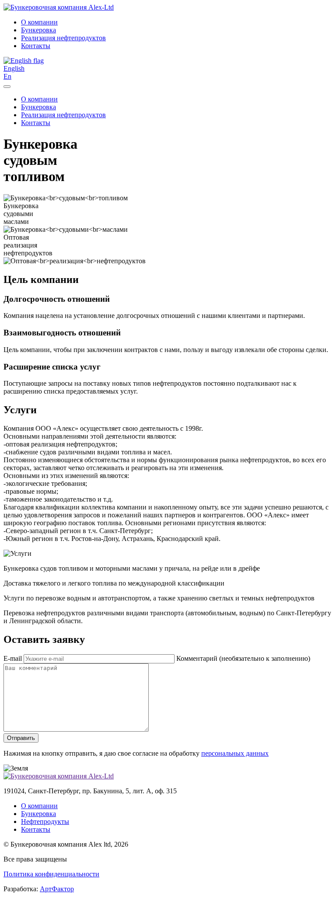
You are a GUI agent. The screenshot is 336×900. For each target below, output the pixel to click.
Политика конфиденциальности (51, 874)
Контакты (35, 45)
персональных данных (235, 753)
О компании (39, 22)
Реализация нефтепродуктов (63, 38)
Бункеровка (38, 30)
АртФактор (57, 889)
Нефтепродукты (45, 821)
